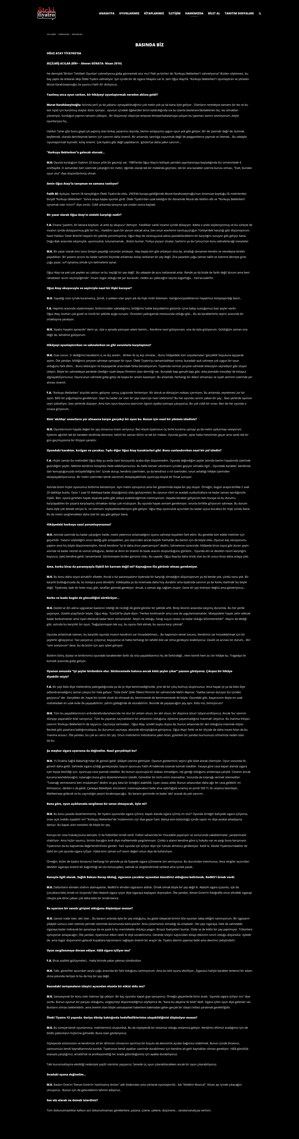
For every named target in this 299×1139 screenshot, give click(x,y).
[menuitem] (107, 13)
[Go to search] (260, 13)
